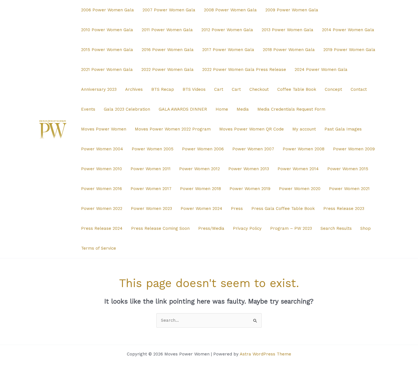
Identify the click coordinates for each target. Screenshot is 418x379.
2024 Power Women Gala (321, 69)
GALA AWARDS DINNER (183, 109)
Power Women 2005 (152, 148)
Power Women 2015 (347, 168)
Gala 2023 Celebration (127, 109)
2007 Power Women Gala (168, 9)
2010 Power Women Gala (107, 29)
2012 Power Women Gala (227, 29)
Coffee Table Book (296, 89)
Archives (134, 89)
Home (222, 109)
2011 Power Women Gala (167, 29)
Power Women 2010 (101, 168)
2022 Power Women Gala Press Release (244, 69)
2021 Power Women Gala (107, 69)
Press (237, 208)
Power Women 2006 (203, 148)
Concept (333, 89)
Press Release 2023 (343, 208)
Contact (359, 89)
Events (88, 109)
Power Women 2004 (102, 148)
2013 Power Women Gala (287, 29)
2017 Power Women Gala (228, 49)
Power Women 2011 (151, 168)
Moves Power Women (103, 129)
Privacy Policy (247, 228)
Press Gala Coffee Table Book (283, 208)
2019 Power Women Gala (349, 49)
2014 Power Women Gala (348, 29)
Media (243, 109)
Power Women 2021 (349, 188)
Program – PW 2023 (291, 228)
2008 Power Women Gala (230, 9)
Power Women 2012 (199, 168)
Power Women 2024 (201, 208)
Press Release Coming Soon (160, 228)
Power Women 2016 (101, 188)
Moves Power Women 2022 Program (173, 129)
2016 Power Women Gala (168, 49)
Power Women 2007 (253, 148)
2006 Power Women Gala (107, 9)
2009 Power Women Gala (291, 9)
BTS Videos (194, 89)
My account (304, 129)
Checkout (259, 89)
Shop (365, 228)
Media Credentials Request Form (291, 109)
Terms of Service (98, 248)
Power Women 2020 (299, 188)
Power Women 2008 (303, 148)
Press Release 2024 (102, 228)
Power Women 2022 (101, 208)
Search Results (336, 228)
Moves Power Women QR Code (251, 129)
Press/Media (211, 228)
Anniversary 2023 (99, 89)
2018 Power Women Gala (289, 49)
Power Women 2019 (249, 188)
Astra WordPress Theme (265, 354)
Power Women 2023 (151, 208)
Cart (218, 89)
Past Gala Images (343, 129)
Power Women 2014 (298, 168)
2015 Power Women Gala (107, 49)
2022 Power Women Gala (167, 69)
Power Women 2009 (354, 148)
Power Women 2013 (248, 168)
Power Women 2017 (151, 188)
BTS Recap (162, 89)
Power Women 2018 (200, 188)
